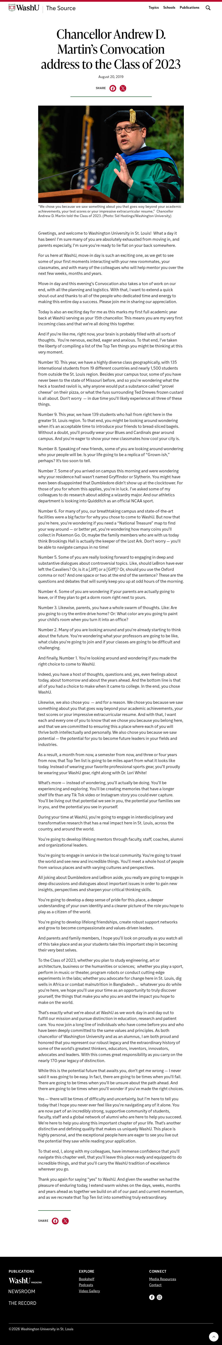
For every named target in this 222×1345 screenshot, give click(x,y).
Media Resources (162, 1279)
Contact (155, 1285)
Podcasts (86, 1285)
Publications (189, 8)
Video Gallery (89, 1291)
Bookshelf (86, 1279)
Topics (154, 8)
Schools (169, 8)
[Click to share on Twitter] (123, 88)
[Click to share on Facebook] (112, 88)
